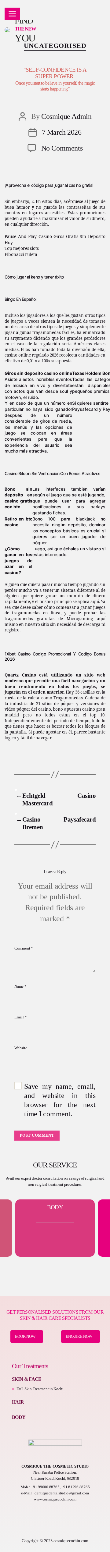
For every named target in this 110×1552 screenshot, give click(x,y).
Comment (23, 948)
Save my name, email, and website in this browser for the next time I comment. (60, 1100)
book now (25, 1336)
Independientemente (25, 721)
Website (20, 1048)
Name (20, 986)
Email (20, 1017)
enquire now (79, 1336)
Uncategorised (55, 45)
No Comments (62, 148)
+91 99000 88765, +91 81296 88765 (60, 1487)
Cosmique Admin (66, 116)
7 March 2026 (62, 132)
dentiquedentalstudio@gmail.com (62, 1493)
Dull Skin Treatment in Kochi (39, 1389)
